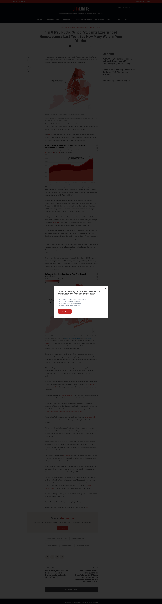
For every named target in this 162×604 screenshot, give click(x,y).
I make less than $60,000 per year (70, 305)
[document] (81, 302)
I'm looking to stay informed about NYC (71, 303)
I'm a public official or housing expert (70, 301)
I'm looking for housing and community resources (74, 299)
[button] (105, 288)
